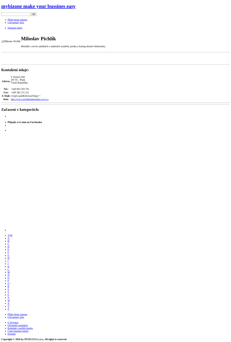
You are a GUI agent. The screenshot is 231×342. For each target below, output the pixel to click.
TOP (10, 235)
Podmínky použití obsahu (20, 328)
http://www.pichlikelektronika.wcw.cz (30, 99)
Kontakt (12, 334)
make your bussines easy (38, 6)
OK (33, 14)
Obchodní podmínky (18, 325)
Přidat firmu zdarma (17, 19)
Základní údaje (15, 28)
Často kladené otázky (18, 331)
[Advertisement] (38, 58)
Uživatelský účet (16, 22)
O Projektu (13, 322)
